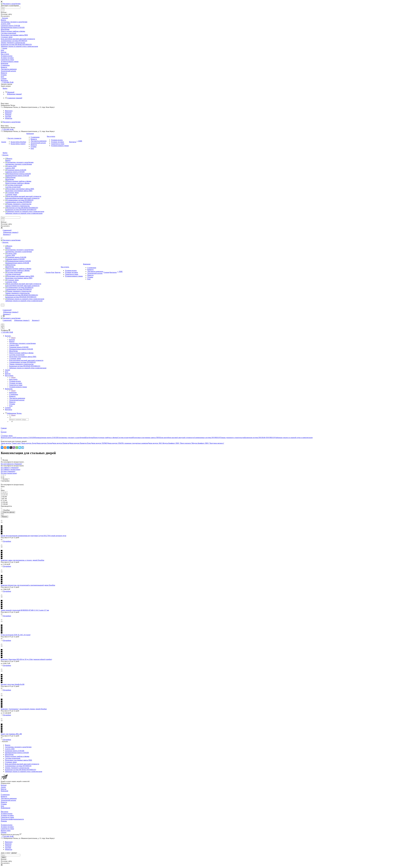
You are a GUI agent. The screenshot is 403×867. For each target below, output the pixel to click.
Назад (13, 338)
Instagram (8, 113)
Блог (2, 806)
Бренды (3, 789)
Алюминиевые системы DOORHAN (207, 437)
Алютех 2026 (10, 437)
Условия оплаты (6, 813)
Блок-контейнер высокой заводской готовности (177, 437)
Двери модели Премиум (60, 443)
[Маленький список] (1, 477)
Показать (4, 516)
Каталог (12, 339)
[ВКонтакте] (2, 447)
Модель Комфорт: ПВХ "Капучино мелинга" (208, 443)
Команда (4, 796)
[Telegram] (22, 447)
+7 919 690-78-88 (7, 82)
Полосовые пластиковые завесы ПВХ (146, 437)
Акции (3, 787)
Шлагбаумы (89, 437)
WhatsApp (8, 118)
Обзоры (3, 832)
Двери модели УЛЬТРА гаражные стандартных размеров (127, 443)
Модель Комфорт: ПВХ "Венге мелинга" (177, 443)
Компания (12, 392)
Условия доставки (7, 815)
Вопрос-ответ (6, 830)
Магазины (4, 811)
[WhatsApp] (17, 447)
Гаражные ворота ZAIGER (25, 437)
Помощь (4, 821)
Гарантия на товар (7, 817)
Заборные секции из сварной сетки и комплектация (294, 437)
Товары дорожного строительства (232, 437)
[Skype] (19, 447)
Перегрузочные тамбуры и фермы (105, 437)
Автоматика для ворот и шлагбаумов (71, 437)
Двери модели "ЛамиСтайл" (11, 443)
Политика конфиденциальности (12, 819)
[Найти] (2, 10)
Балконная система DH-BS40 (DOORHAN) (260, 437)
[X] (11, 447)
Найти (3, 857)
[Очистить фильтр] (2, 514)
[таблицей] (5, 475)
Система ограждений (125, 437)
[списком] (3, 475)
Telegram (8, 114)
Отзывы (4, 804)
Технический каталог (8, 800)
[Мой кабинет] (2, 308)
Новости (4, 802)
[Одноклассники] (5, 447)
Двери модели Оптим (44, 443)
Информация (5, 808)
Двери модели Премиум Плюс (80, 443)
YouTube (8, 116)
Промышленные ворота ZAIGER (46, 437)
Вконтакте (8, 111)
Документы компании (9, 798)
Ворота (3, 437)
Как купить (13, 379)
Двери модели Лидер (28, 443)
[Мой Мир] (8, 447)
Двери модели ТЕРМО (99, 443)
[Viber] (14, 447)
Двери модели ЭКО (155, 443)
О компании (5, 794)
